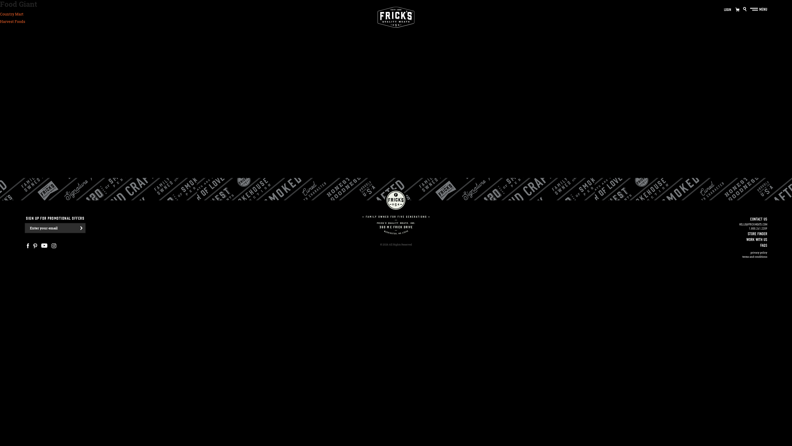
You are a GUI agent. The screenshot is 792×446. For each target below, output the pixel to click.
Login (727, 10)
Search (745, 9)
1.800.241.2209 (758, 228)
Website (318, 127)
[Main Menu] (754, 9)
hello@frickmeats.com (753, 224)
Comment (321, 66)
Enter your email (44, 228)
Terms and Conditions (754, 257)
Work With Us (756, 239)
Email (406, 108)
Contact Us (758, 219)
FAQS (763, 245)
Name (317, 108)
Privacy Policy (759, 252)
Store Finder (757, 233)
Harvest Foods (12, 21)
